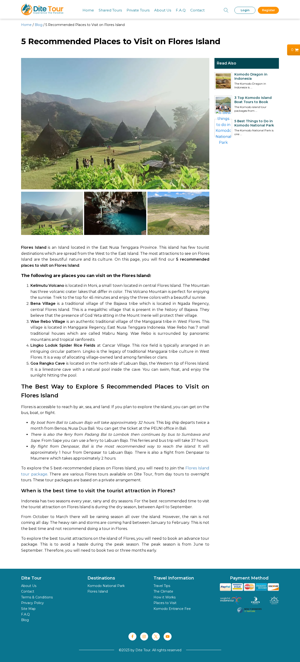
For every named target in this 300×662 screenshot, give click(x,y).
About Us (162, 10)
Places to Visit (165, 603)
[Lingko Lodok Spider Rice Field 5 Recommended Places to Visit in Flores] (178, 233)
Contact (197, 10)
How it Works (165, 597)
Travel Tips (162, 586)
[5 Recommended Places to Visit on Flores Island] (52, 233)
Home (88, 10)
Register (268, 10)
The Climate (163, 591)
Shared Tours (110, 10)
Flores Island (97, 591)
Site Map (28, 609)
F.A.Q (181, 10)
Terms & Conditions (37, 597)
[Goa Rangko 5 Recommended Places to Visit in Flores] (115, 233)
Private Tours (138, 10)
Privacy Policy (32, 603)
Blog (38, 25)
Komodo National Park (106, 586)
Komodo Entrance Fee (172, 609)
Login (245, 10)
